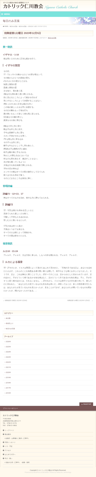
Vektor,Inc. (59, 472)
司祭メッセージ (10, 442)
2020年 (8, 372)
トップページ (9, 430)
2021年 (8, 367)
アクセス (8, 450)
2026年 (8, 342)
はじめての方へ (10, 454)
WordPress (37, 472)
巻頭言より (9, 323)
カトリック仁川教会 (45, 470)
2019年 (8, 377)
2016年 (8, 393)
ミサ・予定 (8, 446)
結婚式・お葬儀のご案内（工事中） (18, 438)
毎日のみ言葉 (52, 38)
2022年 (8, 362)
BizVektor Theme (48, 472)
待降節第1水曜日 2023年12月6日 (80, 300)
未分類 (8, 318)
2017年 (8, 388)
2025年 (8, 347)
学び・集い (8, 458)
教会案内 (8, 434)
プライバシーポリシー (10, 408)
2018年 (8, 383)
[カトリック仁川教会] (41, 6)
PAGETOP (87, 404)
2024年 (8, 352)
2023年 (8, 357)
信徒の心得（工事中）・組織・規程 (18, 462)
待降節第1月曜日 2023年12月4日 (16, 300)
